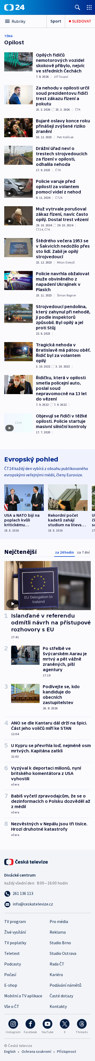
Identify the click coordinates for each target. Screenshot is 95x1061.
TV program (15, 921)
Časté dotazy (61, 995)
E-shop (10, 985)
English (10, 1051)
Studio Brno (60, 942)
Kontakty (58, 1006)
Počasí (10, 974)
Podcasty (12, 964)
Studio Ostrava (63, 953)
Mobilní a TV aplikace (23, 995)
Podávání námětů (65, 985)
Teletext (12, 953)
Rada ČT (57, 964)
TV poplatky (15, 942)
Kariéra (56, 974)
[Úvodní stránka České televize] (26, 861)
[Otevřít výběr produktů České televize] (89, 7)
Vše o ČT (11, 1006)
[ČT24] (14, 7)
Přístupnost (66, 1051)
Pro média (59, 921)
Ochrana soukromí (36, 1051)
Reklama (58, 932)
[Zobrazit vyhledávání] (77, 7)
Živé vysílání (15, 932)
